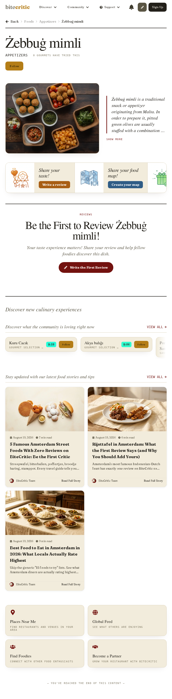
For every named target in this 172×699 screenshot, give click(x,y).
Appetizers (47, 21)
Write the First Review (89, 267)
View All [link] (155, 327)
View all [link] (155, 377)
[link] (17, 7)
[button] (142, 7)
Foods (29, 21)
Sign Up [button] (157, 7)
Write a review (54, 185)
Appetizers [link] (16, 55)
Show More (114, 139)
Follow (14, 66)
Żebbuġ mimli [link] (72, 21)
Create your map (125, 185)
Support (109, 7)
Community (75, 7)
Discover (45, 7)
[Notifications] (131, 7)
